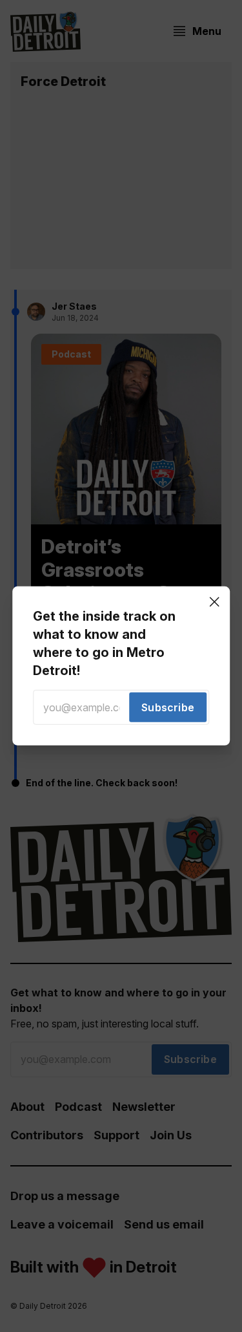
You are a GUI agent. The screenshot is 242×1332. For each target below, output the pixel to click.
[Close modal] (214, 602)
